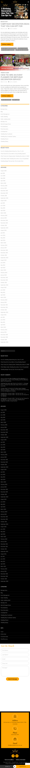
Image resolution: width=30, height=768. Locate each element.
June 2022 (3, 290)
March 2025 (3, 213)
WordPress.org (4, 639)
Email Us (7, 766)
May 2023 (3, 265)
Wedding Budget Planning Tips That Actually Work (12, 161)
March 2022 (3, 297)
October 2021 (4, 309)
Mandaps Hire (4, 121)
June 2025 (3, 205)
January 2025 (4, 218)
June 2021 (3, 319)
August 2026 (3, 170)
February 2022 (4, 299)
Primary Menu (28, 2)
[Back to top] (28, 763)
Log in (2, 631)
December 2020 (4, 334)
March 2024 (3, 242)
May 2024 (3, 237)
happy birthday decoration (22, 49)
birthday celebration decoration (9, 48)
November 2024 (4, 223)
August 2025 (3, 200)
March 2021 (3, 327)
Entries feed (3, 634)
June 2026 (3, 175)
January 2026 (4, 188)
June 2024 (3, 235)
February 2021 (4, 329)
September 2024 (4, 227)
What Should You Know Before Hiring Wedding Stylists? (13, 153)
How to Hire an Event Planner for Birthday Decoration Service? (12, 77)
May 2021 (3, 322)
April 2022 (3, 295)
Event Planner (16, 99)
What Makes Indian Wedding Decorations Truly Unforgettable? (15, 158)
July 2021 (3, 317)
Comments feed (4, 636)
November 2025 (4, 193)
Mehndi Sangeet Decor (6, 124)
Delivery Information (20, 759)
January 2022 (4, 302)
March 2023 (3, 270)
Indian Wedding (4, 116)
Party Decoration (4, 129)
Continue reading (7, 45)
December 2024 (4, 220)
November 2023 (4, 252)
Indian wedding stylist (5, 119)
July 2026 (3, 173)
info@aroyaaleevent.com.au (15, 745)
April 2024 (3, 240)
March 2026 (3, 183)
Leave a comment (13, 28)
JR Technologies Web (20, 763)
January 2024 (4, 247)
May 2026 (3, 178)
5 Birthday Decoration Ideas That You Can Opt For (15, 25)
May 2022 (3, 292)
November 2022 (4, 280)
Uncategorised (4, 131)
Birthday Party (4, 21)
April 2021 (3, 324)
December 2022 (4, 277)
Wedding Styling (4, 141)
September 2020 (4, 342)
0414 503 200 (15, 734)
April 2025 (3, 210)
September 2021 (4, 312)
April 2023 (3, 267)
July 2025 (3, 203)
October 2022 (4, 282)
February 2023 (4, 272)
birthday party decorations (8, 49)
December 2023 (4, 250)
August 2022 (3, 287)
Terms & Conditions (9, 759)
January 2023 (4, 275)
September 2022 (4, 285)
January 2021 (4, 332)
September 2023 (4, 257)
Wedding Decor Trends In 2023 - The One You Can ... (12, 393)
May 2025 (3, 208)
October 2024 (4, 225)
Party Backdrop (4, 126)
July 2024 (3, 232)
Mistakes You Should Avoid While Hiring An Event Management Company (15, 390)
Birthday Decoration (22, 48)
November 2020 (4, 337)
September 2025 (4, 198)
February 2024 (4, 245)
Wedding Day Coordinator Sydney (8, 136)
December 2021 (4, 304)
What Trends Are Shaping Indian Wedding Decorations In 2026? (15, 156)
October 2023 (4, 255)
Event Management (5, 114)
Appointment (22, 766)
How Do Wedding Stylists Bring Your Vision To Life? (12, 151)
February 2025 (4, 215)
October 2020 (4, 339)
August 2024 (3, 230)
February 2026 (4, 185)
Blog (2, 111)
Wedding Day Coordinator (6, 134)
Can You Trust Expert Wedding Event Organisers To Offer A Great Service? (13, 400)
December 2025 (4, 190)
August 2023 (3, 260)
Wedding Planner (5, 72)
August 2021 (3, 314)
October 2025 (4, 195)
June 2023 (3, 262)
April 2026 (3, 180)
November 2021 (4, 307)
